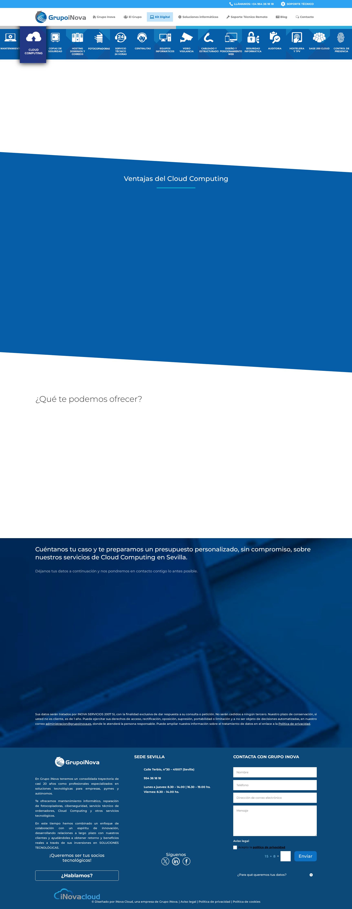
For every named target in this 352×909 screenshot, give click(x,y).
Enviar (305, 856)
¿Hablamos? (77, 875)
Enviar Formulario (296, 699)
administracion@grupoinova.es (68, 724)
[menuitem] (251, 4)
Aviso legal (188, 901)
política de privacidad (71, 687)
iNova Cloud (124, 901)
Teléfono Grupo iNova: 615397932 (24, 906)
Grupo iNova (168, 901)
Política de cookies (246, 901)
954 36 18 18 (152, 778)
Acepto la (63, 687)
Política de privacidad (294, 724)
